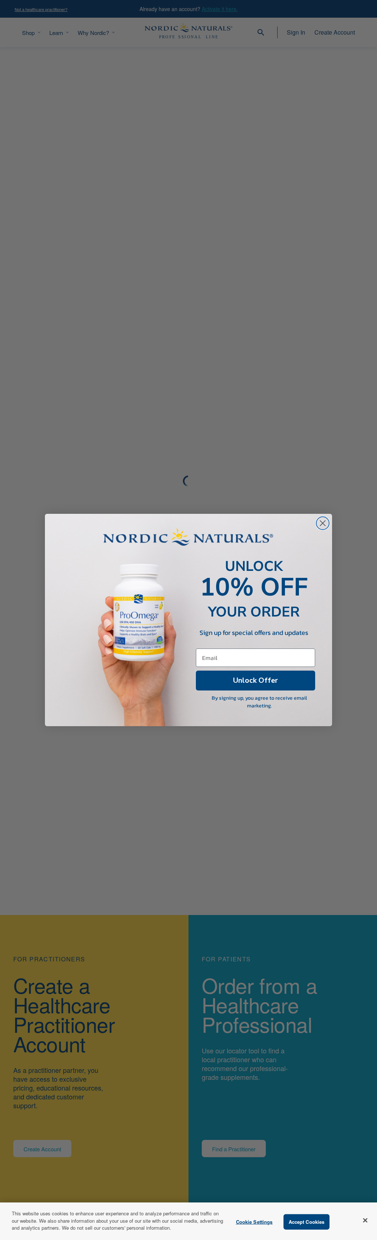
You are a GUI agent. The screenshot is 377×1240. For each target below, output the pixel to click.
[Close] (365, 1220)
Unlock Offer (255, 680)
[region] (188, 1221)
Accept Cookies (307, 1221)
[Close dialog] (322, 523)
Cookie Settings (254, 1221)
